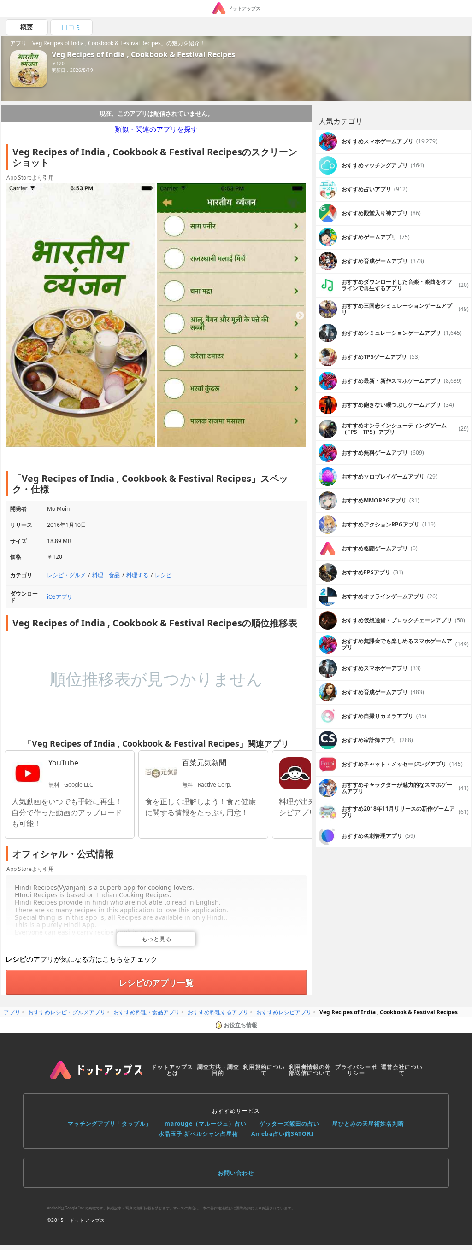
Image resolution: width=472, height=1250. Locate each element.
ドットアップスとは (172, 1070)
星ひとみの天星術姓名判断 (368, 1123)
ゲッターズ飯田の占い (289, 1123)
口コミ (71, 27)
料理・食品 (106, 575)
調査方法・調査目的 (218, 1070)
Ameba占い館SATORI (282, 1134)
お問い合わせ (236, 1173)
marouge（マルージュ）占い (206, 1123)
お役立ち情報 (240, 1025)
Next (300, 316)
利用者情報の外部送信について (310, 1070)
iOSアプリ (59, 597)
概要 (26, 27)
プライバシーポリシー (356, 1070)
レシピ (163, 575)
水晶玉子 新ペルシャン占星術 (198, 1134)
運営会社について (402, 1070)
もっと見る (156, 939)
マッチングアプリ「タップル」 (110, 1123)
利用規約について (264, 1070)
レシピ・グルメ (66, 575)
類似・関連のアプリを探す (156, 129)
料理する (137, 575)
